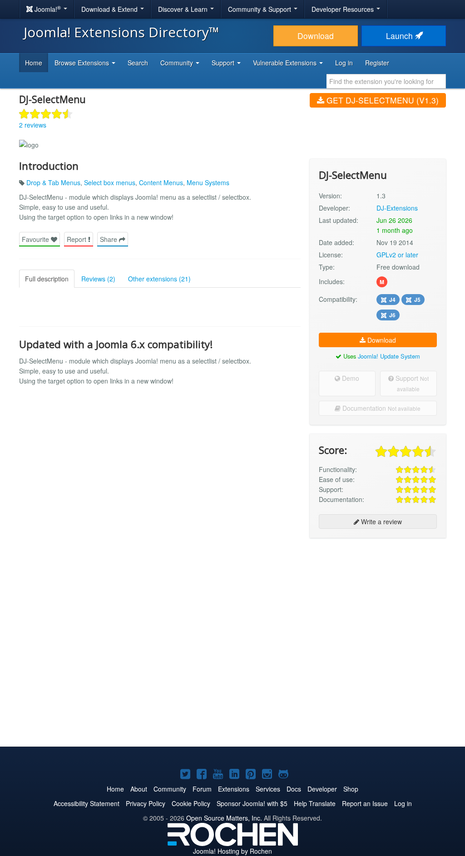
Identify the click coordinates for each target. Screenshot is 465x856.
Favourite (36, 239)
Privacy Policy (145, 803)
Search (138, 62)
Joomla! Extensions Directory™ (121, 32)
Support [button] (224, 62)
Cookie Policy (191, 803)
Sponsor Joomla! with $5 (252, 803)
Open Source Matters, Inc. (224, 817)
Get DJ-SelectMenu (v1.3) (381, 100)
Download (315, 35)
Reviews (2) (98, 278)
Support (411, 383)
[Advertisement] (378, 603)
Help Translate (315, 803)
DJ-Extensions (397, 207)
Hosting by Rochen (232, 851)
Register (377, 62)
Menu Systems (208, 182)
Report (77, 239)
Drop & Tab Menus (53, 182)
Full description (47, 278)
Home (33, 62)
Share (109, 239)
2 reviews (32, 124)
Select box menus (109, 182)
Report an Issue (365, 803)
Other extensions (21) (159, 278)
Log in (344, 62)
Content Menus (161, 182)
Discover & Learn (183, 9)
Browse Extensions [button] (82, 62)
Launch (400, 35)
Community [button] (177, 62)
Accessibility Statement (86, 803)
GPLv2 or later (397, 254)
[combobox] (386, 81)
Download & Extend (110, 9)
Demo (349, 378)
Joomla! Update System (389, 356)
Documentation (380, 408)
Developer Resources (344, 9)
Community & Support (260, 9)
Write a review (380, 521)
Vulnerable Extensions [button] (285, 62)
